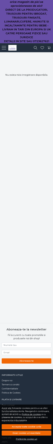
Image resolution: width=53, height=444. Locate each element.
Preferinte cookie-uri (26, 439)
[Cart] (49, 48)
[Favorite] (42, 48)
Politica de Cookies (11, 392)
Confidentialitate (10, 388)
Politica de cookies (31, 414)
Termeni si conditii (10, 384)
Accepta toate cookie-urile (26, 426)
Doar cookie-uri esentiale (26, 433)
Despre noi (7, 380)
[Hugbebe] (11, 47)
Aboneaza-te (26, 360)
